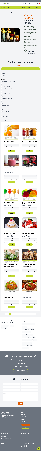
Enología (11, 325)
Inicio (1, 12)
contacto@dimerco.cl (26, 433)
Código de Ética (3, 436)
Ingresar (38, 7)
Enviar (20, 403)
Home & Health (4, 328)
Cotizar (34, 3)
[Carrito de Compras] (37, 4)
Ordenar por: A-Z (20, 65)
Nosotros (29, 7)
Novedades (24, 7)
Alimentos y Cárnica (5, 325)
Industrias (3, 7)
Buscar (25, 427)
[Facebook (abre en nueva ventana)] (29, 3)
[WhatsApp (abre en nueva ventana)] (25, 3)
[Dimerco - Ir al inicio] (5, 4)
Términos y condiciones (5, 433)
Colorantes (24, 326)
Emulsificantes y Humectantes (27, 334)
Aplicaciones (10, 7)
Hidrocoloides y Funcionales (27, 342)
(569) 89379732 (25, 436)
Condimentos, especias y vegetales (28, 329)
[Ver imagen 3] (12, 218)
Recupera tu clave (4, 445)
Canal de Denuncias (4, 441)
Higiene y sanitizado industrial (27, 345)
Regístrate (2, 443)
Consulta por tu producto (20, 370)
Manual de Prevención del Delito (6, 438)
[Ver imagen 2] (11, 218)
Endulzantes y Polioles (26, 337)
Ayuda (26, 424)
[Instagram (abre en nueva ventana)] (27, 3)
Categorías (17, 7)
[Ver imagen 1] (10, 155)
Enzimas (33, 337)
